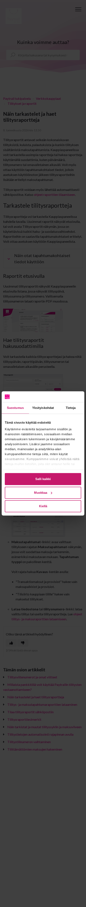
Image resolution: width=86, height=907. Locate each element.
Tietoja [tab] (71, 408)
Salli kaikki (43, 479)
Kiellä (43, 506)
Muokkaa (40, 492)
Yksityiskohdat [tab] (43, 408)
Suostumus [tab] (15, 408)
